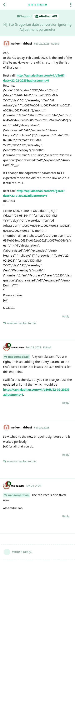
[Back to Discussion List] (4, 5)
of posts (36, 5)
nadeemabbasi (18, 357)
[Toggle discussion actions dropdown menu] (71, 5)
